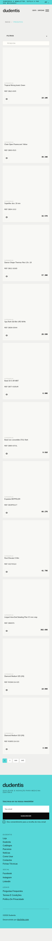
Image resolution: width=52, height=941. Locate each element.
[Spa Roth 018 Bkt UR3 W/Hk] (26, 301)
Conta (34, 10)
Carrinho (41, 10)
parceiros (7, 849)
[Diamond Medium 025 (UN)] (26, 656)
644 (16, 760)
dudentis (7, 842)
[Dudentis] (13, 785)
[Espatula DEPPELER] (26, 479)
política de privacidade (13, 899)
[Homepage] (16, 10)
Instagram (7, 877)
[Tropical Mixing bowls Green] (26, 65)
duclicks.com (23, 920)
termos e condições (12, 895)
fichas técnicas (10, 864)
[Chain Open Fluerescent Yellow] (26, 124)
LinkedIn (6, 881)
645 (22, 760)
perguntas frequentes (13, 891)
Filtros (27, 36)
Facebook (7, 873)
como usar (8, 857)
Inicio (7, 22)
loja (5, 838)
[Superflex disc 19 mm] (26, 183)
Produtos (18, 22)
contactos (7, 860)
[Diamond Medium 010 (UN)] (26, 715)
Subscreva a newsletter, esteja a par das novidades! (21, 2)
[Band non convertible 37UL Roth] (26, 419)
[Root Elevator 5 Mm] (26, 538)
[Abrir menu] (47, 10)
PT (47, 2)
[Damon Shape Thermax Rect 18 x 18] (26, 242)
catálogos (7, 846)
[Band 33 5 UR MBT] (26, 360)
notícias (6, 853)
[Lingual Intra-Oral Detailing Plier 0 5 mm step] (26, 597)
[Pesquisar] (5, 43)
